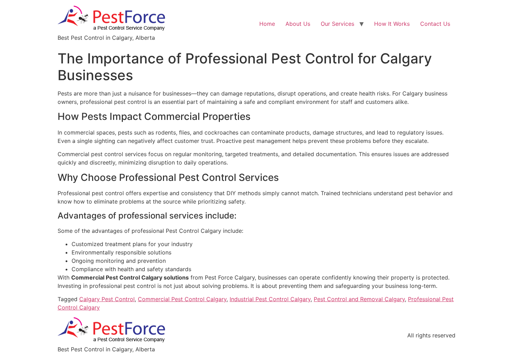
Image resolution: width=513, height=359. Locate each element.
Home (267, 23)
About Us (297, 23)
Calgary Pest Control (107, 299)
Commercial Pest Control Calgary (182, 299)
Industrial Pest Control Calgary (270, 299)
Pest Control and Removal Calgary (359, 299)
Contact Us (435, 23)
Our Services (337, 23)
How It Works (392, 23)
